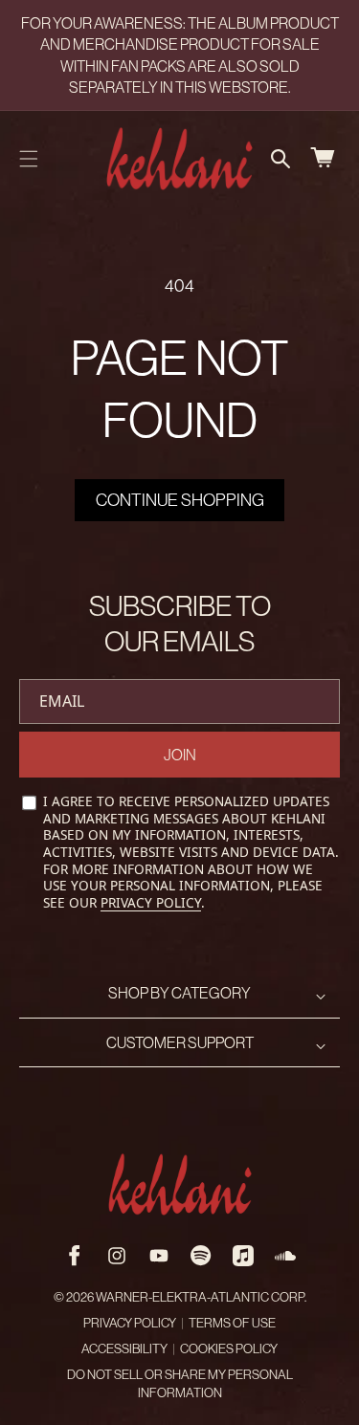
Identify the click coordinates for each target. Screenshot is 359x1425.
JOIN (180, 754)
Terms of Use (232, 1323)
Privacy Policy (151, 902)
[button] (29, 159)
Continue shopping (180, 500)
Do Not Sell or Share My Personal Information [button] (180, 1384)
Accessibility (124, 1349)
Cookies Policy (229, 1349)
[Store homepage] (180, 1184)
